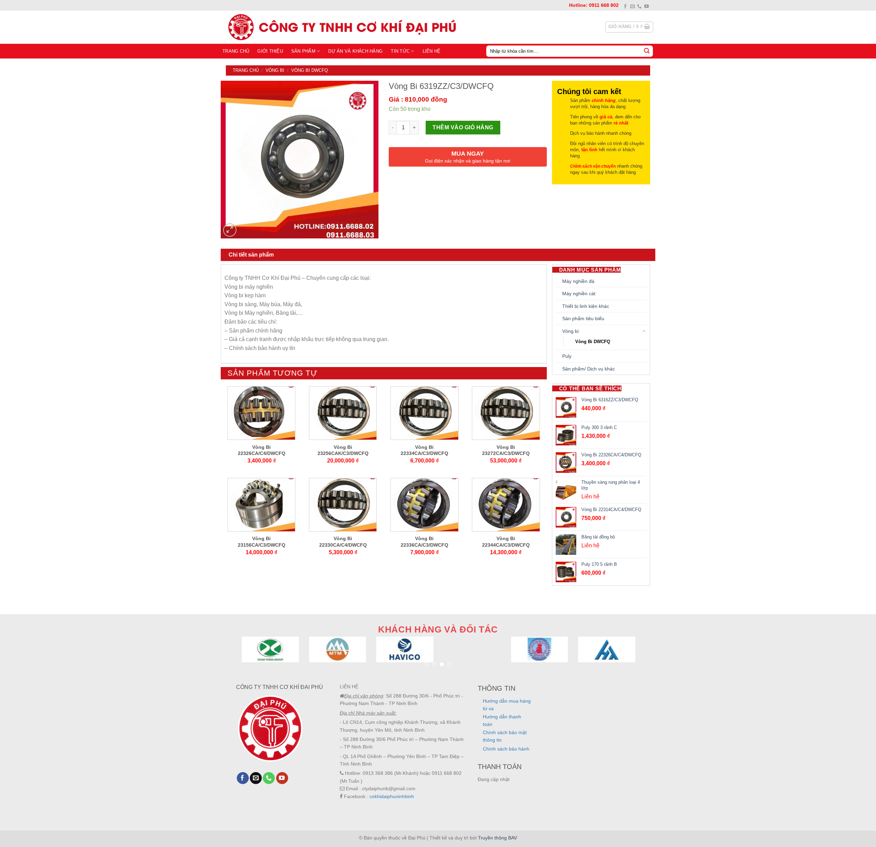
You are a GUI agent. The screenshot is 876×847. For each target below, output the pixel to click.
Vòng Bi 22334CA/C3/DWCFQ (424, 450)
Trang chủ (235, 51)
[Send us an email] (632, 6)
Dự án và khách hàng (355, 51)
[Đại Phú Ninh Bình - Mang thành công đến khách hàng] (340, 27)
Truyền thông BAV (497, 838)
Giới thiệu (270, 51)
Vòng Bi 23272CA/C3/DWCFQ (506, 450)
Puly (566, 356)
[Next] (623, 657)
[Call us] (639, 6)
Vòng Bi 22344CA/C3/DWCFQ (506, 541)
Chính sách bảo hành (506, 749)
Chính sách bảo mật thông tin (505, 736)
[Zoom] (229, 230)
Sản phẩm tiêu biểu (583, 318)
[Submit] (647, 51)
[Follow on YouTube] (646, 6)
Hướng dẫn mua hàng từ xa (507, 704)
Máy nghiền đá (578, 281)
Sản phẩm (303, 51)
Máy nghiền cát (578, 293)
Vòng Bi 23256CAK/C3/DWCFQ (343, 450)
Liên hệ (432, 51)
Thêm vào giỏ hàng (463, 127)
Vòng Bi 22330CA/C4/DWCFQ (343, 541)
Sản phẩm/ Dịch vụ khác (588, 369)
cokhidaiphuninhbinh (392, 796)
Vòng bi (275, 70)
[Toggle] (644, 331)
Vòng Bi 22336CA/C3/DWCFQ (424, 541)
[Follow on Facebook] (625, 6)
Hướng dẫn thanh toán (502, 720)
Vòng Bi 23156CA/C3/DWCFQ (261, 541)
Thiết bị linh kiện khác (585, 306)
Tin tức (400, 51)
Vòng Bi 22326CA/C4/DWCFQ (261, 450)
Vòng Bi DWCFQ (309, 70)
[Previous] (253, 657)
